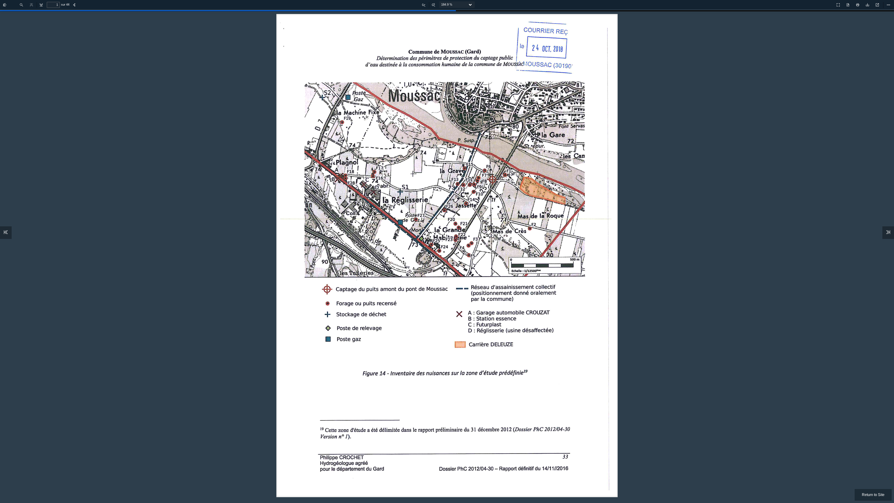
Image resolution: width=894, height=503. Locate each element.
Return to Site (873, 495)
